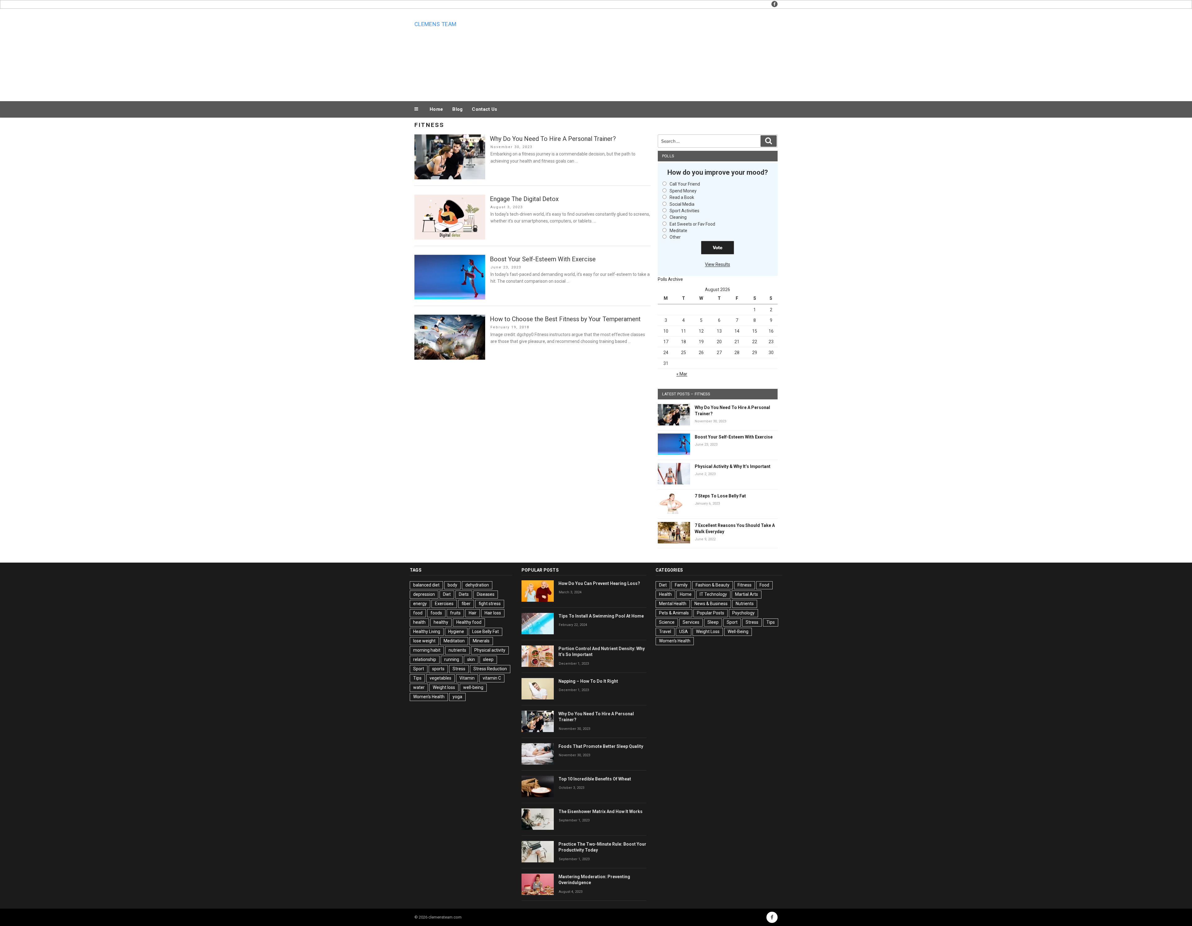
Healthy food (468, 622)
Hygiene (456, 631)
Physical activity (489, 650)
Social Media (682, 204)
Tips (417, 678)
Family (681, 584)
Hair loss (493, 612)
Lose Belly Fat (485, 631)
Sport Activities (684, 210)
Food (764, 584)
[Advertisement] (658, 53)
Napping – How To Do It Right (588, 681)
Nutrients (745, 603)
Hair (472, 612)
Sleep (713, 622)
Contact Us (484, 109)
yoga (457, 696)
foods (436, 612)
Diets (464, 594)
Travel (665, 631)
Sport (418, 668)
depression (424, 594)
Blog (457, 109)
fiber (466, 603)
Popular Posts (710, 612)
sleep (488, 659)
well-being (473, 687)
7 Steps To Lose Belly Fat (720, 495)
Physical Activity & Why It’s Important (732, 466)
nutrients (457, 650)
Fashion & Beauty (712, 584)
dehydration (477, 584)
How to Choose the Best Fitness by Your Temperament (565, 319)
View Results (717, 264)
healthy (441, 622)
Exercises (444, 603)
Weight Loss (708, 631)
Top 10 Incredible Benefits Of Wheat (594, 778)
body (452, 584)
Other (675, 237)
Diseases (485, 594)
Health (665, 594)
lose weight (424, 640)
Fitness (745, 584)
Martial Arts (746, 594)
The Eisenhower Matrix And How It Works (600, 811)
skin (471, 659)
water (419, 687)
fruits (455, 612)
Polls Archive (670, 279)
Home (436, 109)
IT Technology (713, 594)
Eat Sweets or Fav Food (692, 224)
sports (438, 668)
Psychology (743, 612)
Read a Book (682, 197)
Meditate (678, 230)
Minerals (481, 640)
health (419, 622)
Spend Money (683, 190)
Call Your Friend (685, 184)
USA (683, 631)
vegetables (440, 678)
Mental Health (672, 603)
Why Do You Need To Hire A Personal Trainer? (553, 138)
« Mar (681, 373)
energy (420, 603)
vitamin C (492, 678)
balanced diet (426, 584)
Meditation (454, 640)
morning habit (426, 650)
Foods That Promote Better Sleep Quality (600, 746)
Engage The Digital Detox (524, 199)
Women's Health (429, 696)
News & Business (711, 603)
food (417, 612)
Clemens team (435, 24)
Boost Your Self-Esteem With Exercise (543, 259)
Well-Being (738, 631)
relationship (424, 659)
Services (691, 622)
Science (667, 622)
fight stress (490, 603)
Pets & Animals (674, 612)
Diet (447, 594)
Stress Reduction (490, 668)
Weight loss (444, 687)
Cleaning (678, 217)
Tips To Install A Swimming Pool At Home (601, 616)
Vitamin (467, 678)
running (451, 659)
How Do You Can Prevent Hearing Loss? (599, 583)
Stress (459, 668)
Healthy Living (426, 631)
